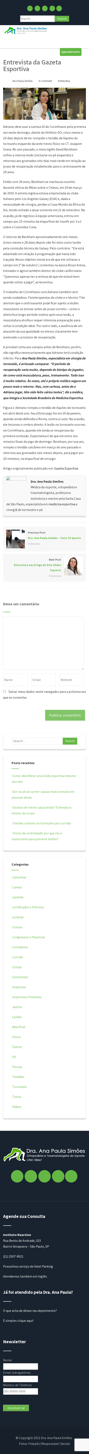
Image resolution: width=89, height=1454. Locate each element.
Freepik (33, 1444)
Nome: (7, 1360)
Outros (17, 1047)
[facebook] (30, 8)
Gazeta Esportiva (66, 468)
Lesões (17, 1017)
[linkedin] (52, 8)
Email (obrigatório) (16, 1372)
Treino (17, 1097)
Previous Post (54, 535)
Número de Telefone (17, 1385)
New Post (18, 1027)
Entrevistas (64, 81)
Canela (17, 887)
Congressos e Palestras (28, 937)
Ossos (16, 1037)
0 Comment (45, 81)
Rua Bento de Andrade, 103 (22, 1240)
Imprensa (19, 987)
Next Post (37, 565)
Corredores (20, 947)
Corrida (17, 957)
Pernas (17, 1067)
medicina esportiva (61, 504)
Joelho (17, 1007)
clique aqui (24, 1320)
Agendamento (70, 52)
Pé (14, 1057)
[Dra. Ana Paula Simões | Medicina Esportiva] (26, 30)
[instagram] (37, 8)
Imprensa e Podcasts (27, 997)
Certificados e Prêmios (28, 907)
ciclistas (18, 917)
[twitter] (45, 8)
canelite (18, 897)
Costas (17, 967)
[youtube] (59, 8)
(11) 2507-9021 (13, 1256)
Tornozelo (19, 1087)
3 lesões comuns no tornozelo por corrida (41, 823)
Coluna (17, 927)
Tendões (18, 1077)
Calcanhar (19, 877)
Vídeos (17, 1107)
